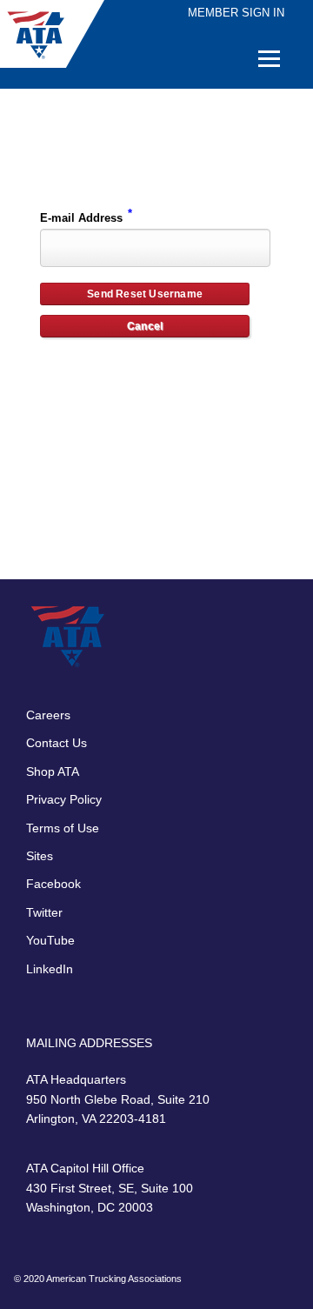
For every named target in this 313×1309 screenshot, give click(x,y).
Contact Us (56, 743)
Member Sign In (236, 12)
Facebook (53, 884)
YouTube (50, 940)
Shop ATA (52, 771)
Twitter (44, 912)
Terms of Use (62, 828)
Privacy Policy (64, 799)
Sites (39, 856)
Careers (48, 715)
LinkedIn (49, 969)
